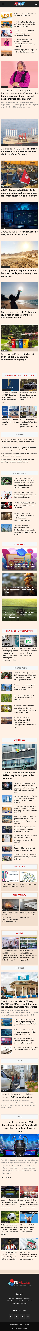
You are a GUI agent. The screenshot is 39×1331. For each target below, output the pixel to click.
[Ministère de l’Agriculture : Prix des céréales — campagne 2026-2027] (6, 698)
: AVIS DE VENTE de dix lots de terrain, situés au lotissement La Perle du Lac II (10, 397)
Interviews (4, 87)
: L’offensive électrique (17, 1095)
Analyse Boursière (7, 228)
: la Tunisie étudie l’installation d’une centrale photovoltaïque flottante (19, 151)
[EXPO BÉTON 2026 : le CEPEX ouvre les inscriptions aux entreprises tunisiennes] (6, 33)
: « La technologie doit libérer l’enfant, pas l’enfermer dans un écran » (19, 94)
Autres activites (25, 1197)
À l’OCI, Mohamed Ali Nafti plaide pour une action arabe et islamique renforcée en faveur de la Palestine (19, 193)
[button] (36, 4)
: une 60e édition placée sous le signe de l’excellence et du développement (10, 955)
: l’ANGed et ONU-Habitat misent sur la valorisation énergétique (17, 357)
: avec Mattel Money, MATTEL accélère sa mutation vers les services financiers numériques (19, 1004)
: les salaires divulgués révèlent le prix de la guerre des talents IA (18, 775)
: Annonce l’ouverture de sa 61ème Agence (10, 422)
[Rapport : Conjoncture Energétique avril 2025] (10, 876)
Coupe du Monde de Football (7, 1196)
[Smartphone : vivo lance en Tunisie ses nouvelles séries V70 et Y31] (6, 1050)
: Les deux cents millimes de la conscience (28, 915)
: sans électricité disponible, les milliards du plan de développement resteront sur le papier (25, 722)
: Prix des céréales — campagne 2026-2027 (24, 697)
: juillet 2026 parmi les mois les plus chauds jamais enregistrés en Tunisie (19, 273)
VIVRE (19, 1117)
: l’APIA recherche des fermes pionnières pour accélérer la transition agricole (18, 614)
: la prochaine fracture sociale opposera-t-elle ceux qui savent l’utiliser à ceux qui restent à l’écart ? (25, 788)
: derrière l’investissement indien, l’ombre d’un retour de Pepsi (18, 442)
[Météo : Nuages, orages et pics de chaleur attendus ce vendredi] (6, 52)
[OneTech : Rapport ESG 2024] (28, 876)
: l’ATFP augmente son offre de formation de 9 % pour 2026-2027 (19, 565)
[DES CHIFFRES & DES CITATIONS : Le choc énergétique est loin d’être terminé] (6, 505)
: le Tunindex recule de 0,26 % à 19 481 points (19, 233)
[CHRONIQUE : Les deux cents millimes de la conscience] (28, 905)
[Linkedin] (16, 1316)
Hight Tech (19, 968)
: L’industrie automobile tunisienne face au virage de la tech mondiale (24, 1041)
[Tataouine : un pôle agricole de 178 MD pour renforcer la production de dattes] (19, 584)
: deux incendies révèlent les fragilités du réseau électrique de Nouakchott (25, 495)
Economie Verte (19, 668)
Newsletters (14, 1325)
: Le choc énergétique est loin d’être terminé (25, 505)
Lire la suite (5, 1177)
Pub (21, 1325)
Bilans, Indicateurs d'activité (19, 631)
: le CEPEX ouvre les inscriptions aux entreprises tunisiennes (24, 33)
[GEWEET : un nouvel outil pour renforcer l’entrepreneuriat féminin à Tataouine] (6, 687)
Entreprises (19, 740)
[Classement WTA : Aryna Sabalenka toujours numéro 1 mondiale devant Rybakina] (29, 1217)
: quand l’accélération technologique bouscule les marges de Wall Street (24, 482)
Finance (4, 417)
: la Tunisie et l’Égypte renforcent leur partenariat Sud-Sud (24, 848)
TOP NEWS (19, 435)
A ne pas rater (6, 267)
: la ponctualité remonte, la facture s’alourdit (25, 857)
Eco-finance (19, 544)
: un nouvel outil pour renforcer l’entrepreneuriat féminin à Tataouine (24, 687)
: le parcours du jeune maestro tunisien (24, 829)
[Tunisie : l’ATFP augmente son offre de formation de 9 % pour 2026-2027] (19, 559)
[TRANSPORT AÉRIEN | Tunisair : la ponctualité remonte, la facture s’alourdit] (7, 857)
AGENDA (19, 933)
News (22, 1222)
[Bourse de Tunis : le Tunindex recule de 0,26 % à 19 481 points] (19, 215)
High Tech (4, 997)
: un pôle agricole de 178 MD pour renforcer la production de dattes (18, 589)
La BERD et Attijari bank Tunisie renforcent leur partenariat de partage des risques (24, 24)
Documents (19, 867)
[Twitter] (22, 1316)
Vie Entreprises (6, 769)
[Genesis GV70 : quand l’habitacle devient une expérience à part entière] (28, 385)
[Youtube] (28, 1316)
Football (4, 1249)
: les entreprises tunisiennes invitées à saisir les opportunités (28, 955)
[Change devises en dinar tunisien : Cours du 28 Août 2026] (6, 16)
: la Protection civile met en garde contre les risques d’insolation (18, 315)
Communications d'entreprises (19, 375)
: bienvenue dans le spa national (10, 917)
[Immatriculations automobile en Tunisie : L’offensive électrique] (19, 1078)
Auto (22, 390)
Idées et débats (19, 895)
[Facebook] (11, 1316)
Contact (26, 1325)
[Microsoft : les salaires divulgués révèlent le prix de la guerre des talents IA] (19, 757)
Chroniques (5, 910)
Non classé (5, 186)
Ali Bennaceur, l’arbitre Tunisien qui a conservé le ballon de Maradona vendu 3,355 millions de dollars (9, 1229)
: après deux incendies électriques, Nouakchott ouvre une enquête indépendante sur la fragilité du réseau (25, 529)
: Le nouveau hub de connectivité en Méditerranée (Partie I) (25, 1032)
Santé (3, 308)
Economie (4, 145)
